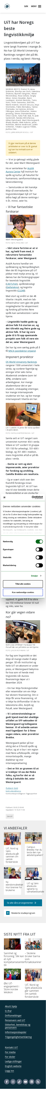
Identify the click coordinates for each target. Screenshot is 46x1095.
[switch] (39, 549)
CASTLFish (11, 283)
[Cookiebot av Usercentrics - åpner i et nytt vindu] (32, 497)
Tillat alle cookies (23, 584)
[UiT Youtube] (25, 1081)
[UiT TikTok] (19, 1081)
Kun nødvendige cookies (23, 592)
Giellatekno (12, 287)
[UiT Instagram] (13, 1081)
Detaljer (34, 576)
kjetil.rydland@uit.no (13, 791)
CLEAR (21, 290)
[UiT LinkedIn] (31, 1081)
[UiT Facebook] (6, 1081)
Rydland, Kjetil (12, 788)
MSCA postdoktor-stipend (22, 350)
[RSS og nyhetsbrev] (38, 1081)
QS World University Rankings (21, 361)
